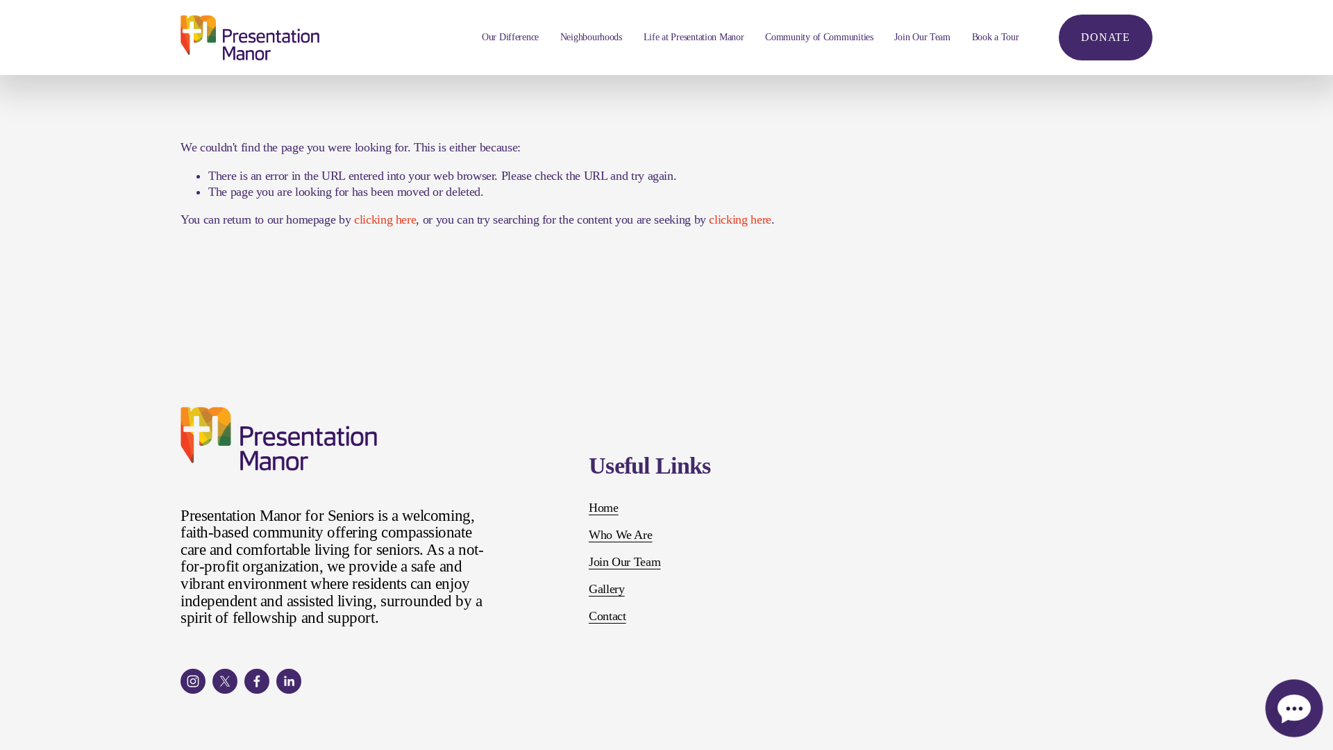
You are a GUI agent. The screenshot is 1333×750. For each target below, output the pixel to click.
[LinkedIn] (288, 681)
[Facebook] (256, 681)
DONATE (1105, 37)
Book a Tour (995, 37)
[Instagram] (193, 681)
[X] (224, 681)
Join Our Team (922, 37)
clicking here (385, 219)
